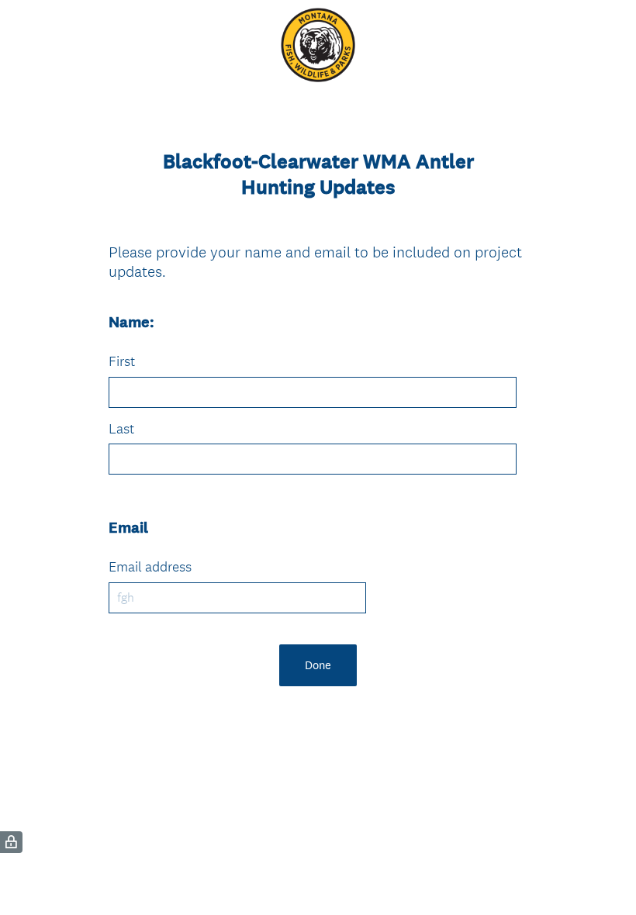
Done (318, 665)
